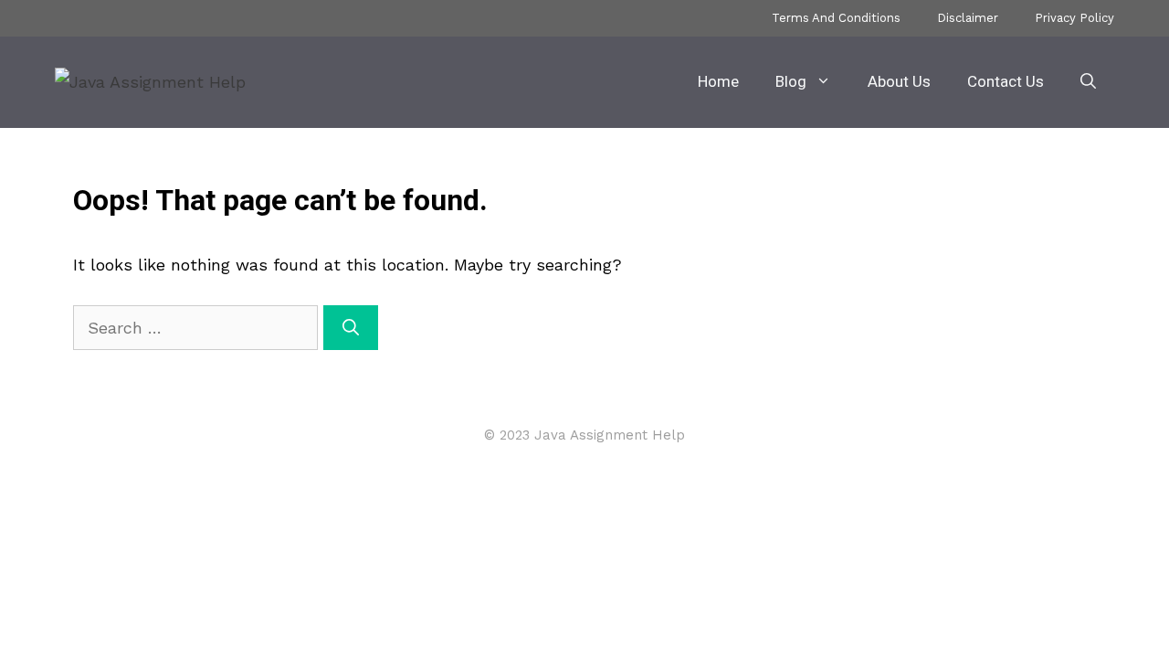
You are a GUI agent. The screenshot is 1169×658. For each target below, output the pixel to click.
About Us (899, 81)
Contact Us (1005, 81)
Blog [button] (790, 81)
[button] (1088, 82)
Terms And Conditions (836, 18)
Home (718, 81)
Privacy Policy (1074, 18)
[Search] (350, 327)
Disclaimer (967, 18)
